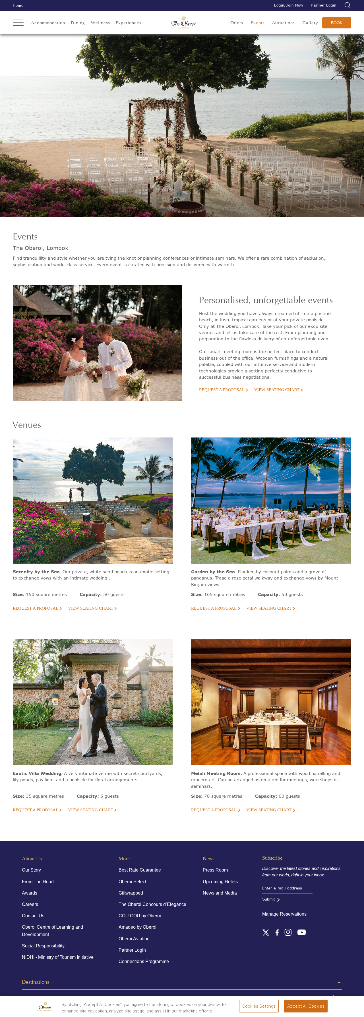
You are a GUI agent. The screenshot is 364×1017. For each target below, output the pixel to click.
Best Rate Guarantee (140, 870)
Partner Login (323, 5)
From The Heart (38, 881)
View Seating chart (276, 389)
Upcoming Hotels (220, 881)
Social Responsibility (43, 945)
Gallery (310, 22)
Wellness (100, 22)
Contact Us (33, 915)
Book (336, 22)
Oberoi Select (132, 881)
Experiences (128, 22)
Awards (29, 893)
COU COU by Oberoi (140, 915)
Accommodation (48, 22)
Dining (78, 22)
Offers (236, 22)
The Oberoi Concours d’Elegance (152, 904)
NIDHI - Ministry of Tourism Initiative (58, 957)
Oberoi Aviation (134, 938)
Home (18, 5)
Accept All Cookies (305, 1006)
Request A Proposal (222, 389)
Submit (268, 899)
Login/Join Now (288, 5)
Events (257, 22)
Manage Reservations (284, 914)
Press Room (215, 870)
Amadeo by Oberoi (137, 927)
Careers (30, 904)
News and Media (220, 893)
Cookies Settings (259, 1006)
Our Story (31, 870)
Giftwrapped (131, 893)
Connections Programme (144, 961)
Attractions (283, 22)
